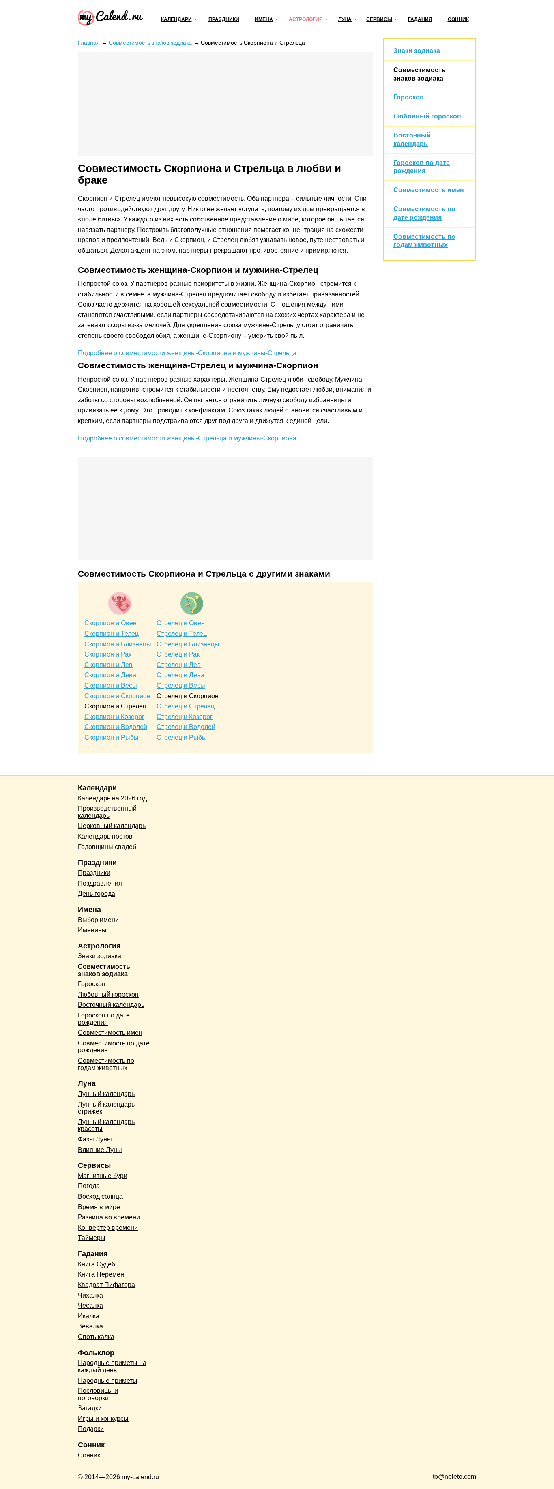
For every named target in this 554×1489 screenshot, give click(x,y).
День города (96, 893)
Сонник (458, 19)
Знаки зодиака (416, 50)
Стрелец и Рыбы (182, 737)
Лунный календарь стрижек (106, 1108)
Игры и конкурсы (103, 1418)
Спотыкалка (96, 1336)
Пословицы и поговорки (98, 1394)
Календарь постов (105, 836)
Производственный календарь (107, 812)
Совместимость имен (428, 190)
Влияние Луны (100, 1149)
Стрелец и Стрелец (186, 706)
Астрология (306, 19)
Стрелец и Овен (181, 623)
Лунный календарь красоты (106, 1125)
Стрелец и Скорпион (188, 696)
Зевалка (90, 1326)
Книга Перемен (101, 1274)
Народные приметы (107, 1380)
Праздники (223, 19)
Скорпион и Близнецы (117, 644)
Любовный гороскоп (427, 116)
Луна (345, 19)
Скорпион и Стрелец (115, 706)
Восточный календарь (111, 1004)
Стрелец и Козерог (185, 716)
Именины (92, 930)
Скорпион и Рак (107, 654)
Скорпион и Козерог (114, 716)
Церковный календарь (112, 825)
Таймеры (91, 1237)
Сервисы (379, 19)
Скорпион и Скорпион (117, 696)
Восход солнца (100, 1196)
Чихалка (90, 1295)
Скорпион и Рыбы (111, 737)
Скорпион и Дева (110, 675)
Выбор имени (98, 919)
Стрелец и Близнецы (188, 644)
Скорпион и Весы (110, 685)
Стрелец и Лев (179, 664)
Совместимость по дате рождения (114, 1047)
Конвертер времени (108, 1227)
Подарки (91, 1428)
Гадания (420, 19)
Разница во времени (109, 1217)
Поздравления (100, 883)
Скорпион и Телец (111, 633)
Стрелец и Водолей (186, 726)
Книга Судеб (96, 1264)
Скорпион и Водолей (115, 726)
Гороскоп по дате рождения (104, 1019)
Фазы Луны (95, 1139)
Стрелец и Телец (182, 633)
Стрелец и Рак (178, 654)
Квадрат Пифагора (106, 1284)
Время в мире (99, 1207)
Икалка (88, 1316)
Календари (176, 19)
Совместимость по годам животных (106, 1064)
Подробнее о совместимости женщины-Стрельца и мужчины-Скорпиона (187, 438)
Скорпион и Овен (110, 623)
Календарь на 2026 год (112, 798)
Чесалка (90, 1305)
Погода (89, 1185)
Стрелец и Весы (181, 685)
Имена (264, 19)
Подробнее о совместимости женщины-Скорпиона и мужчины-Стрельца (187, 353)
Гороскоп (408, 97)
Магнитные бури (102, 1175)
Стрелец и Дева (180, 675)
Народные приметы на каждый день (112, 1366)
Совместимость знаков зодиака (104, 970)
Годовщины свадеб (107, 846)
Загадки (90, 1408)
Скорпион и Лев (108, 664)
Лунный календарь (106, 1093)
